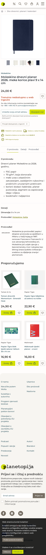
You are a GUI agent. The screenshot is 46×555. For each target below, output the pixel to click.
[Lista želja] (26, 4)
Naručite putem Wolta (8, 387)
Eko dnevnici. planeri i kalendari (21, 11)
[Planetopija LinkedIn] (20, 513)
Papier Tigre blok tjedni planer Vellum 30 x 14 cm (10, 349)
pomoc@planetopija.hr (27, 105)
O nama (4, 382)
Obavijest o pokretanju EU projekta (7, 419)
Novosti (4, 455)
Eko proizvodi (33, 386)
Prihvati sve (17, 552)
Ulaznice (31, 382)
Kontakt (30, 451)
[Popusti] (14, 4)
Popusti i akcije (8, 446)
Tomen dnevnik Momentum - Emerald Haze (11, 298)
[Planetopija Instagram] (12, 513)
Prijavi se (39, 496)
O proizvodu (12, 149)
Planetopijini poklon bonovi (7, 410)
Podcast (5, 441)
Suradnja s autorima (6, 395)
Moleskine (6, 73)
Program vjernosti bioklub (9, 402)
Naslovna (31, 391)
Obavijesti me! (37, 112)
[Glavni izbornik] (42, 4)
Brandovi (31, 446)
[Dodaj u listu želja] (42, 96)
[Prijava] (37, 4)
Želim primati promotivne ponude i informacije (22, 502)
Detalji (23, 149)
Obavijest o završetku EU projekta (7, 428)
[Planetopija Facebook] (3, 513)
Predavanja (6, 451)
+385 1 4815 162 (9, 105)
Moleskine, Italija (20, 217)
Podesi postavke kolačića (13, 540)
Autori (30, 441)
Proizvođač (34, 149)
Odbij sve (7, 552)
